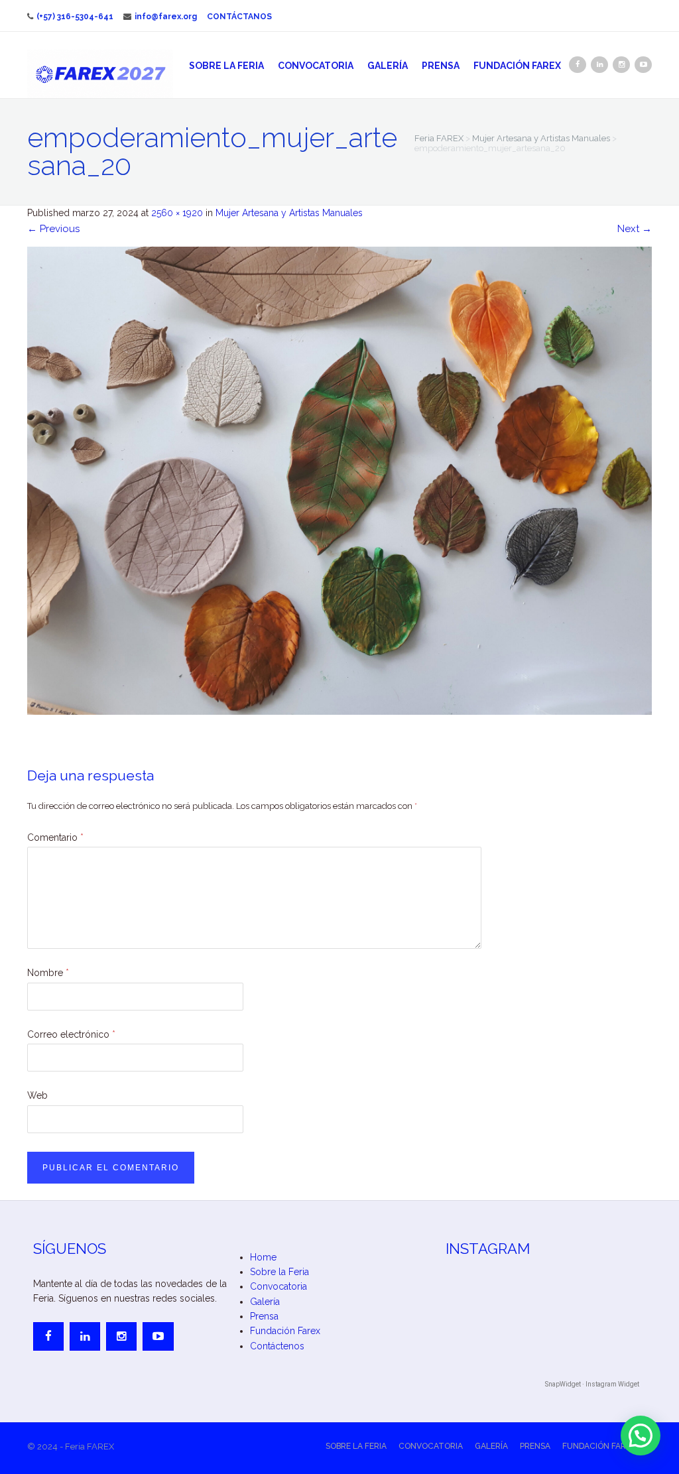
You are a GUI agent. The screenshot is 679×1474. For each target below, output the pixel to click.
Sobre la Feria (226, 65)
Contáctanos (239, 16)
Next (634, 229)
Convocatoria (315, 65)
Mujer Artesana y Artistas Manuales (289, 213)
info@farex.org (166, 16)
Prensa (441, 65)
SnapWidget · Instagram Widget (592, 1384)
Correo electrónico (71, 1034)
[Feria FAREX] (100, 74)
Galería (387, 65)
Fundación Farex (517, 65)
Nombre (48, 972)
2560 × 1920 (177, 213)
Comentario (55, 837)
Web (37, 1095)
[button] (640, 1435)
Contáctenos (277, 1346)
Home (263, 1257)
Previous (53, 229)
